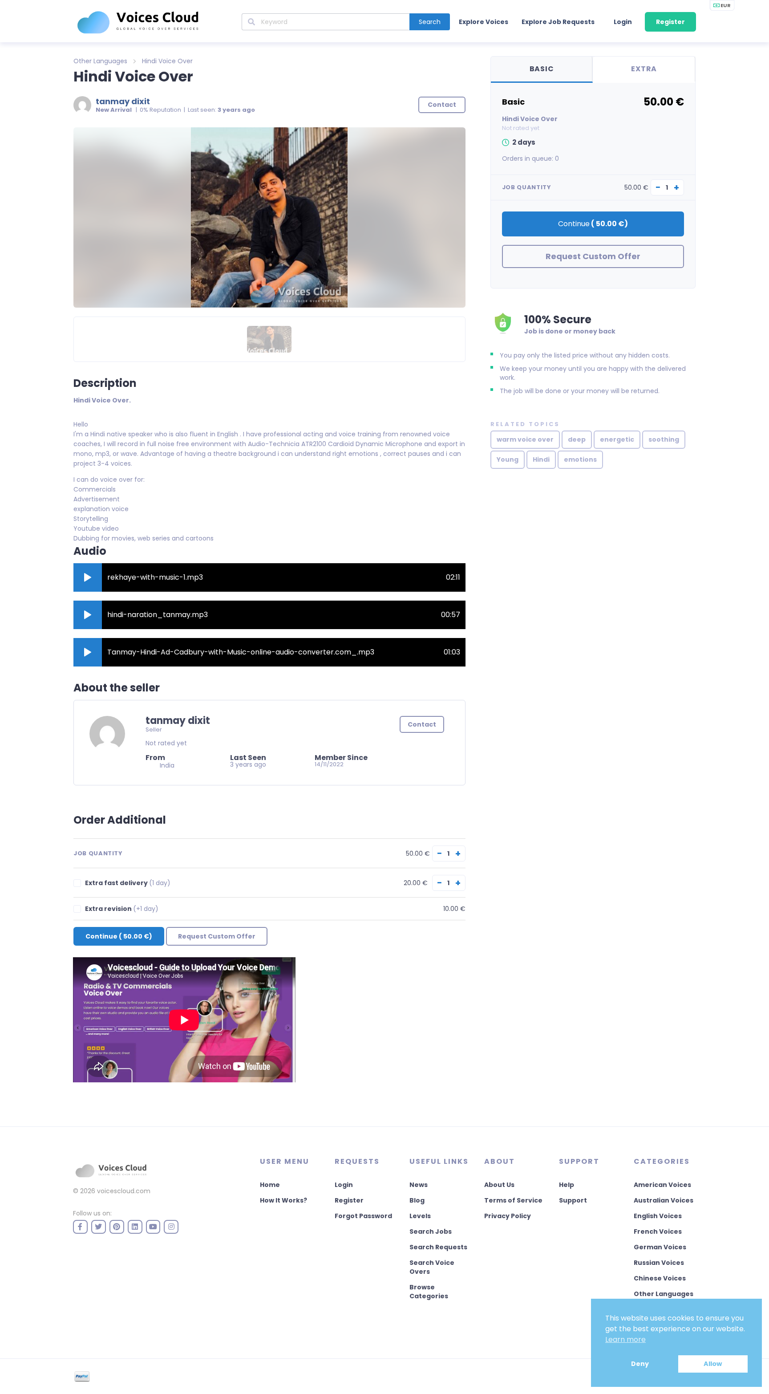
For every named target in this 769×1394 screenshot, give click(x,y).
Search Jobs (430, 1231)
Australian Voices (663, 1200)
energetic (617, 439)
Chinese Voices (660, 1278)
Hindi (541, 459)
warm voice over (525, 439)
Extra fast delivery (127, 883)
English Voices (658, 1215)
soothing (663, 439)
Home (270, 1184)
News (418, 1184)
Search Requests (438, 1247)
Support (573, 1200)
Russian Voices (659, 1262)
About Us (499, 1184)
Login (623, 21)
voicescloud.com (123, 1191)
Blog (417, 1200)
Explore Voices (483, 21)
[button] (87, 577)
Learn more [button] (625, 1339)
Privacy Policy (507, 1215)
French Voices (658, 1231)
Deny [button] (640, 1363)
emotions (580, 459)
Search (430, 21)
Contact (422, 724)
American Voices (662, 1184)
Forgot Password (363, 1215)
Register (670, 21)
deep (577, 439)
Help (566, 1184)
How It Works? (283, 1200)
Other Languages (100, 61)
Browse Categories (428, 1292)
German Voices (660, 1247)
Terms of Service (513, 1200)
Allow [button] (713, 1363)
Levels (420, 1215)
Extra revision (121, 909)
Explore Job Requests (558, 21)
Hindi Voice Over (167, 61)
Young (507, 459)
